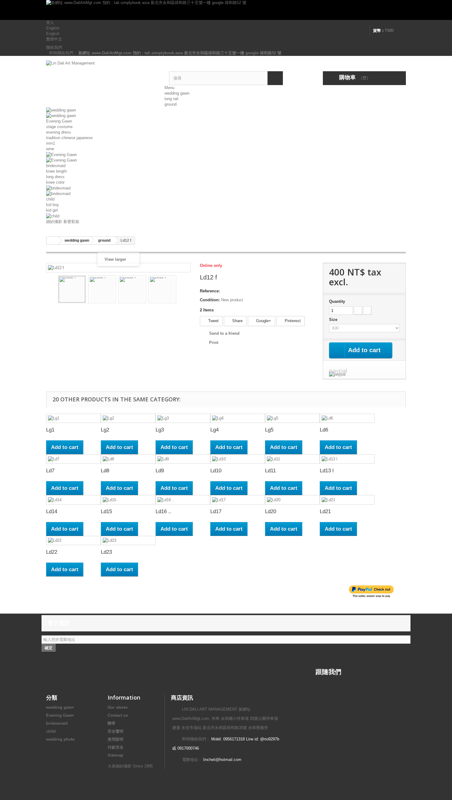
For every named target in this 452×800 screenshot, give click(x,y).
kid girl (52, 210)
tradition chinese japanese (69, 137)
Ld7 (50, 471)
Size (334, 319)
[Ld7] (73, 459)
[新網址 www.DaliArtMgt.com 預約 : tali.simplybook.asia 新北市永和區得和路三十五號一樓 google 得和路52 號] (226, 10)
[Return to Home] (52, 240)
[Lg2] (128, 418)
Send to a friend (224, 333)
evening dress (58, 132)
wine (50, 148)
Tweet (213, 320)
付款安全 (116, 747)
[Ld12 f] (71, 289)
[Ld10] (237, 459)
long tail (171, 98)
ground (170, 104)
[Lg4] (237, 418)
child (50, 199)
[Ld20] (292, 500)
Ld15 (106, 511)
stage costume (59, 126)
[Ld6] (347, 418)
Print (213, 342)
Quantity (337, 301)
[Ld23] (128, 540)
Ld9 (160, 471)
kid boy (52, 204)
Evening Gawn (59, 121)
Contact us (118, 715)
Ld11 (270, 471)
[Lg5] (292, 418)
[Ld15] (128, 500)
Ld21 (325, 511)
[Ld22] (73, 540)
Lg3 (160, 430)
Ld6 (324, 430)
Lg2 (105, 430)
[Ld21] (347, 500)
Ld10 (215, 471)
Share (237, 320)
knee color (55, 182)
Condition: (210, 300)
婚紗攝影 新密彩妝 (62, 221)
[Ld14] (73, 500)
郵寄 (112, 723)
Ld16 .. (163, 511)
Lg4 (214, 430)
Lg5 (269, 430)
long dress (55, 176)
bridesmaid (55, 165)
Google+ (263, 320)
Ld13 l (327, 471)
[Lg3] (183, 418)
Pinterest (292, 320)
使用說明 (116, 739)
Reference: (210, 291)
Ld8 (105, 471)
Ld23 (106, 552)
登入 (50, 22)
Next (182, 290)
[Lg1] (73, 418)
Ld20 (270, 511)
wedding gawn (177, 93)
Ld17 (215, 511)
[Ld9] (183, 459)
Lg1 (50, 430)
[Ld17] (237, 500)
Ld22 (51, 552)
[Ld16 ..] (183, 500)
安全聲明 (116, 731)
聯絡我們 (54, 47)
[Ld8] (128, 459)
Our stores (118, 707)
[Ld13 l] (347, 459)
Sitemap (115, 755)
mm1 (50, 143)
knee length (56, 171)
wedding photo (60, 739)
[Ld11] (292, 459)
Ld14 (51, 511)
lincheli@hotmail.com (222, 759)
